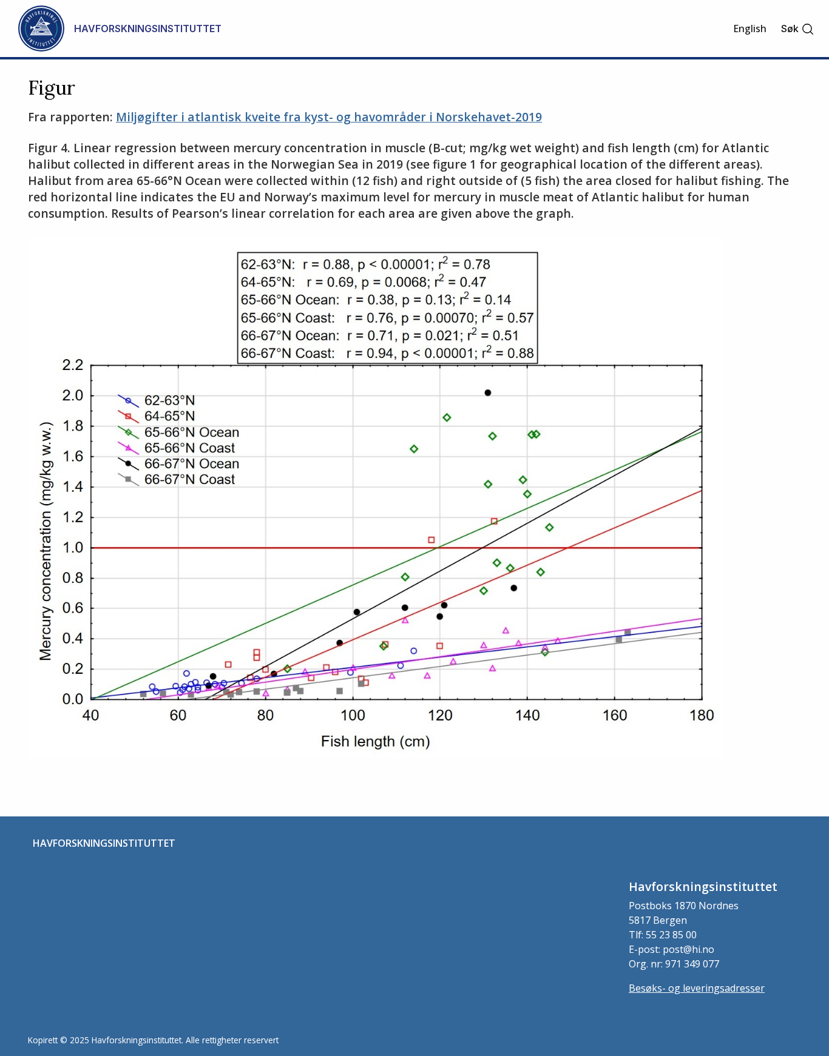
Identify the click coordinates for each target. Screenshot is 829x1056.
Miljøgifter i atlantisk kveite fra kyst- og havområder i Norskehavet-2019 (329, 117)
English (749, 28)
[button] (797, 28)
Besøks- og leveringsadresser (697, 988)
